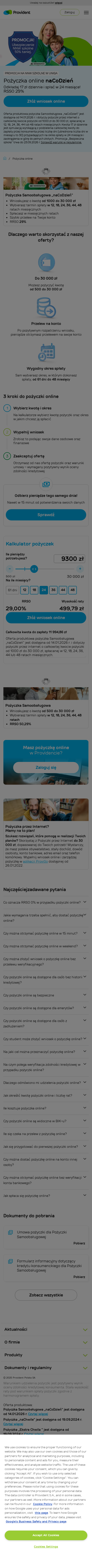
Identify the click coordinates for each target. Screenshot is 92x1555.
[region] (46, 1495)
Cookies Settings (46, 1546)
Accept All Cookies (46, 1535)
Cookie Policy (42, 1504)
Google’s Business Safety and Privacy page (36, 1521)
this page (41, 1513)
